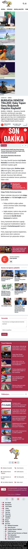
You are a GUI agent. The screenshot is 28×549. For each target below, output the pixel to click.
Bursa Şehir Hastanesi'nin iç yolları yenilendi (20, 279)
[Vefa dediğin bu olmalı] (7, 301)
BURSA (3, 9)
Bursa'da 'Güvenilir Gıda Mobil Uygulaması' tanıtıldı (20, 293)
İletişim (7, 521)
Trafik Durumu (19, 471)
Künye (7, 520)
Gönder (4, 334)
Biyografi (8, 516)
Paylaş (4, 145)
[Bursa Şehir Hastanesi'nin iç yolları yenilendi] (21, 273)
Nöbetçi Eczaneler (7, 468)
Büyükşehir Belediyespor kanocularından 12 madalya (7, 279)
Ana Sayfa (8, 502)
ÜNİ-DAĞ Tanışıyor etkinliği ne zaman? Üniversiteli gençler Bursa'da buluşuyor (6, 293)
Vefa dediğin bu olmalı (6, 305)
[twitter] (12, 499)
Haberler (3, 97)
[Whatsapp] (18, 462)
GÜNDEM (9, 9)
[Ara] (23, 3)
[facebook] (7, 499)
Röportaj (7, 514)
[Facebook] (10, 462)
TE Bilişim (17, 494)
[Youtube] (15, 462)
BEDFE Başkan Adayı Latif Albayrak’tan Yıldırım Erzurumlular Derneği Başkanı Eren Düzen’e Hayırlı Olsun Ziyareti (20, 309)
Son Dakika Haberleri (8, 482)
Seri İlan (7, 512)
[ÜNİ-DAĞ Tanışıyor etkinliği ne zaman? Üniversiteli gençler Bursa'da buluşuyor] (7, 287)
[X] (12, 462)
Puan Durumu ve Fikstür (6, 477)
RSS (4, 489)
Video (7, 508)
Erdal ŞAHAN (13, 258)
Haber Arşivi (20, 482)
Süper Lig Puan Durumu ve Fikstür (17, 533)
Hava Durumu (20, 468)
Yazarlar (7, 510)
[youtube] (18, 499)
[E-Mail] (11, 261)
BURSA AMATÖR (18, 9)
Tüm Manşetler (20, 477)
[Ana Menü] (25, 3)
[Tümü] (26, 394)
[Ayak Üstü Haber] (6, 3)
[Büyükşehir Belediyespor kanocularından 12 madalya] (7, 273)
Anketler (7, 518)
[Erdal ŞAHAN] (4, 259)
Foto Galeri (8, 506)
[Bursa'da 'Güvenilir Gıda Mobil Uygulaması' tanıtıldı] (21, 287)
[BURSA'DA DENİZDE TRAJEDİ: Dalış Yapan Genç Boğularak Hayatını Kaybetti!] (14, 135)
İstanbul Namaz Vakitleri (6, 472)
